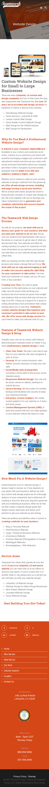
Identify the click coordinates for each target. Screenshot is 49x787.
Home (6, 649)
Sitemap (32, 776)
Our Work (7, 665)
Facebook (13, 628)
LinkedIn (12, 635)
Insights (7, 676)
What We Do (9, 660)
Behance (35, 635)
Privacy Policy (19, 776)
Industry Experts (11, 670)
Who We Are (9, 654)
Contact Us (8, 681)
